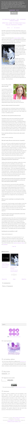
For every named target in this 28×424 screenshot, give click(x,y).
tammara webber (14, 20)
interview (23, 19)
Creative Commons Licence (19, 387)
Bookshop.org (23, 361)
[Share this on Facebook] (12, 246)
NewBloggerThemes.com (14, 421)
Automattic (11, 420)
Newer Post (4, 279)
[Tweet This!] (13, 246)
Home (14, 279)
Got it (17, 10)
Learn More (12, 10)
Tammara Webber (17, 37)
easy (18, 19)
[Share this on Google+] (15, 246)
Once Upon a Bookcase (18, 417)
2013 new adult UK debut (9, 19)
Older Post (24, 279)
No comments (17, 27)
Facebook (19, 242)
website (15, 242)
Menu (14, 12)
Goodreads (5, 244)
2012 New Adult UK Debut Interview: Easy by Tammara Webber (14, 24)
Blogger (17, 418)
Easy (12, 39)
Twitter (23, 242)
